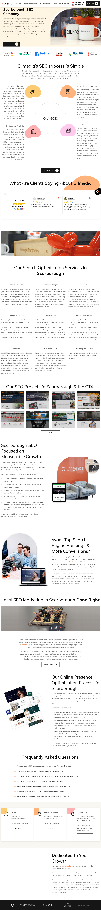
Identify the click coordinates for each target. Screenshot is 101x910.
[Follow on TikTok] (46, 905)
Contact (66, 3)
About (61, 3)
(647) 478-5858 (54, 823)
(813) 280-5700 (87, 830)
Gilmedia (24, 645)
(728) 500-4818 (87, 821)
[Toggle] (15, 771)
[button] (92, 205)
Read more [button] (67, 212)
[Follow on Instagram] (44, 905)
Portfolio (55, 3)
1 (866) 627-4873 (23, 823)
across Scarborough (68, 866)
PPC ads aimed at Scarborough (67, 562)
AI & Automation (45, 3)
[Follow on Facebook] (42, 905)
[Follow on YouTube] (51, 905)
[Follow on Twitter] (49, 905)
